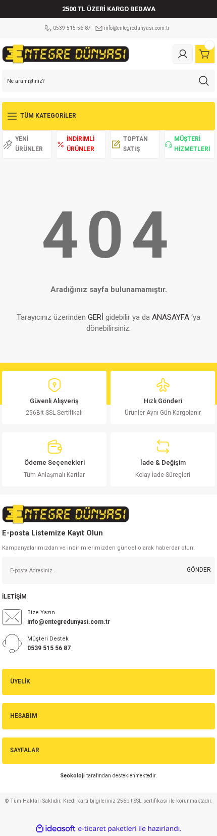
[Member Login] (183, 54)
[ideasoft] (55, 828)
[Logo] (65, 54)
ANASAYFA (170, 317)
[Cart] (205, 54)
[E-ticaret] (107, 828)
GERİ (95, 317)
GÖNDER (199, 569)
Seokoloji (72, 775)
